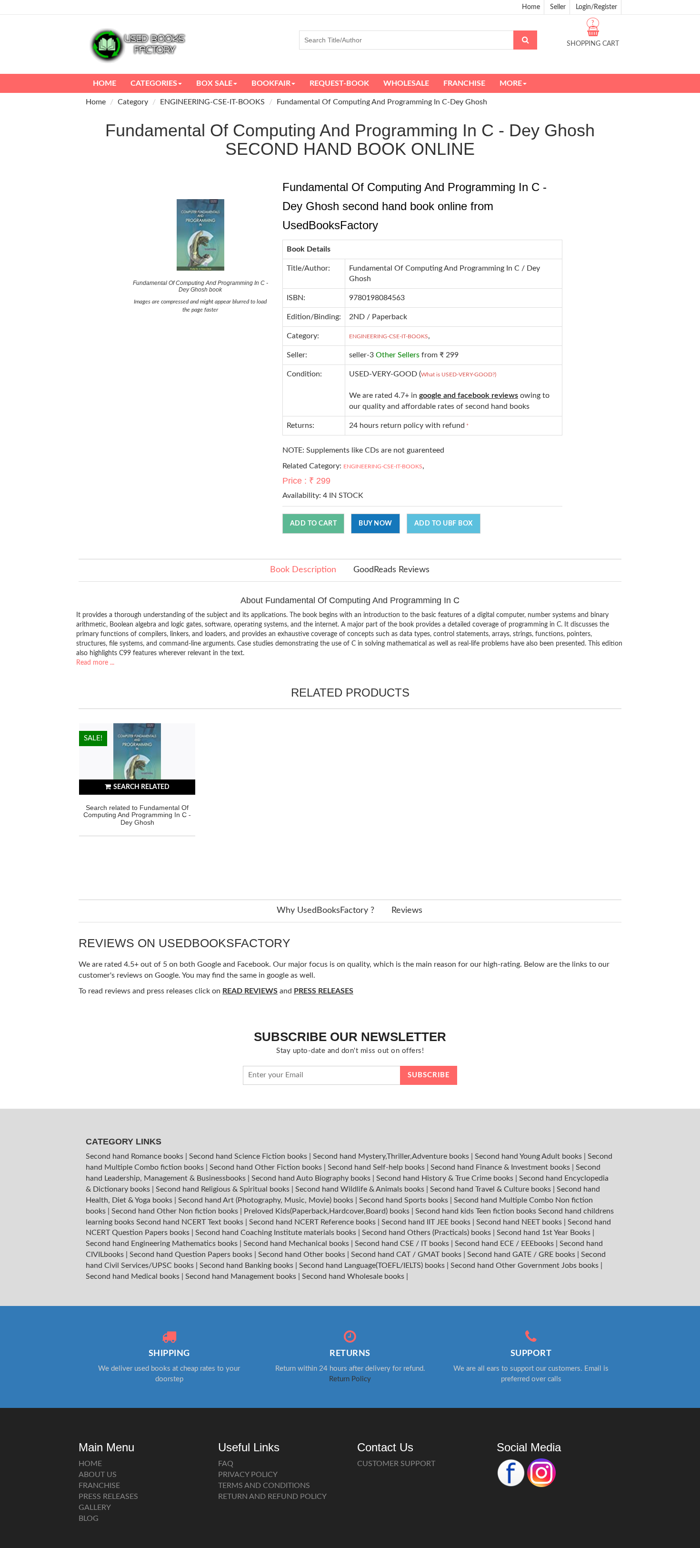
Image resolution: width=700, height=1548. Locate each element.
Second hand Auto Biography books (311, 1178)
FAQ (225, 1463)
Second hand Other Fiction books (267, 1167)
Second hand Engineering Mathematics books (163, 1243)
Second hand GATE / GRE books (522, 1254)
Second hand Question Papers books (192, 1254)
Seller (558, 7)
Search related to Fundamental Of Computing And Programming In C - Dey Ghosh (137, 815)
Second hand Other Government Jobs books (525, 1265)
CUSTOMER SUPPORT (396, 1463)
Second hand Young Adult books (529, 1156)
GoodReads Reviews (391, 570)
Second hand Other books (302, 1254)
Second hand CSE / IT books (403, 1243)
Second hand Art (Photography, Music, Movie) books (266, 1200)
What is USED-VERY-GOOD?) (458, 374)
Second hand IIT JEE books (426, 1222)
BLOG (89, 1518)
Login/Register (596, 7)
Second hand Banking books (247, 1265)
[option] (137, 801)
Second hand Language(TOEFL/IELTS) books (373, 1265)
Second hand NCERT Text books (190, 1222)
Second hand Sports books (404, 1200)
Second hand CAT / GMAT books (407, 1254)
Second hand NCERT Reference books (313, 1222)
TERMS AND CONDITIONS (264, 1485)
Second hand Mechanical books (297, 1243)
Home (531, 7)
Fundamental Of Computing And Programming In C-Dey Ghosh (382, 102)
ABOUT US (98, 1474)
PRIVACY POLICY (248, 1474)
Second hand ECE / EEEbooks (505, 1243)
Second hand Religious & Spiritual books (223, 1189)
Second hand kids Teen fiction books (475, 1211)
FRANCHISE (99, 1485)
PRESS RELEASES (108, 1496)
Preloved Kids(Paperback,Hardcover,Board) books (327, 1211)
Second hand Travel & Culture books (491, 1189)
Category (133, 102)
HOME (90, 1463)
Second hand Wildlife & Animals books (360, 1189)
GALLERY (95, 1507)
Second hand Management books (241, 1276)
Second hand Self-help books (377, 1167)
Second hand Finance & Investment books (501, 1167)
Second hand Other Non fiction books (175, 1211)
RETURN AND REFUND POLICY (272, 1496)
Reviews (406, 910)
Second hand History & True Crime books (445, 1178)
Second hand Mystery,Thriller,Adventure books (392, 1156)
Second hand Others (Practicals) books (427, 1232)
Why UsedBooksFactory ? (325, 910)
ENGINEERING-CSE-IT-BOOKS (212, 102)
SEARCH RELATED (141, 787)
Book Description (303, 570)
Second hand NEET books (520, 1222)
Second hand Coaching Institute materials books (276, 1232)
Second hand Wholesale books (354, 1276)
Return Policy (350, 1379)
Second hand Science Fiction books (249, 1156)
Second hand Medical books (133, 1276)
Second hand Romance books (135, 1156)
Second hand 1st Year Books (544, 1232)
